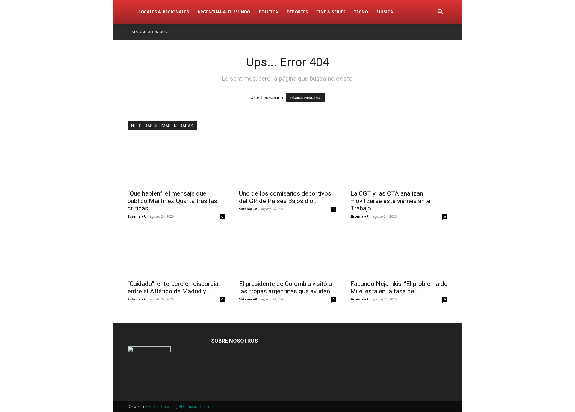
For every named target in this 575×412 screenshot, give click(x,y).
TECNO (361, 12)
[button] (440, 12)
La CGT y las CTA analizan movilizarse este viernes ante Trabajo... (390, 201)
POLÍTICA (268, 12)
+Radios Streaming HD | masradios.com (180, 406)
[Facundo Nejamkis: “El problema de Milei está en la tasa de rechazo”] (398, 252)
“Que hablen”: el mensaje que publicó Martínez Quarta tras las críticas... (172, 201)
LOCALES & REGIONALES (163, 12)
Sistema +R (137, 216)
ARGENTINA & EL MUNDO (223, 12)
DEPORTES (297, 12)
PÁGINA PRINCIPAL (305, 98)
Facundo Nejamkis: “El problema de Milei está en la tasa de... (398, 287)
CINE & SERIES (331, 12)
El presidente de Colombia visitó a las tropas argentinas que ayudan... (287, 287)
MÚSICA (384, 12)
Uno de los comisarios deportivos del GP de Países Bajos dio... (285, 197)
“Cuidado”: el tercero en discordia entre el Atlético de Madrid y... (173, 287)
